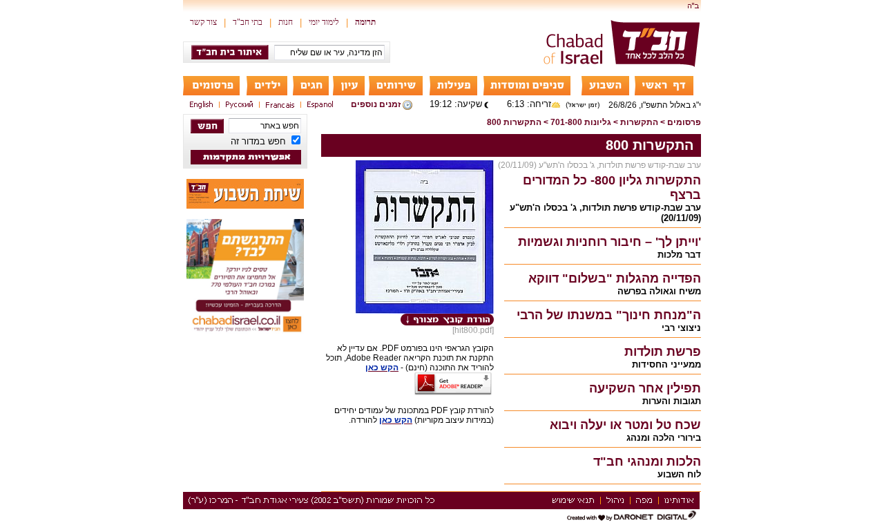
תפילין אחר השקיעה (645, 388)
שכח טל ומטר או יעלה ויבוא (625, 425)
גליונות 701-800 (580, 122)
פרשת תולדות (662, 352)
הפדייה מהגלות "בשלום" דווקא (614, 278)
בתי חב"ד (247, 22)
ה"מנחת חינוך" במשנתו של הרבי (609, 315)
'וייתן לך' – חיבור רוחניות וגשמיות (609, 242)
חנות (285, 22)
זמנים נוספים (376, 104)
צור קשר (203, 22)
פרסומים (684, 122)
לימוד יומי (324, 22)
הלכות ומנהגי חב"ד (647, 461)
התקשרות (639, 122)
